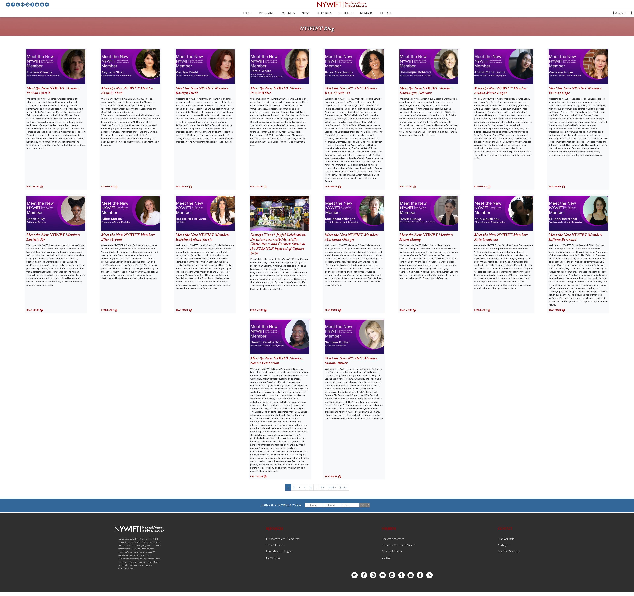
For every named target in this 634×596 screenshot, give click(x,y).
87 (322, 487)
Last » (343, 487)
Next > (332, 487)
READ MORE (32, 186)
